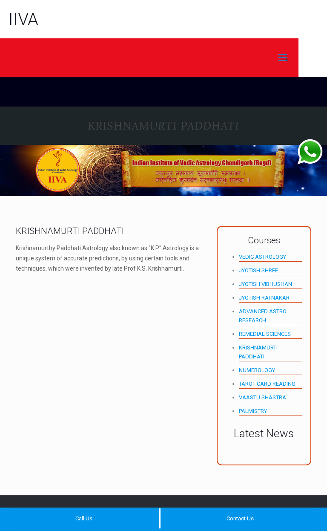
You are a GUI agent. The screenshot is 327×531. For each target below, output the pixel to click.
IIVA (23, 19)
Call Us (83, 518)
